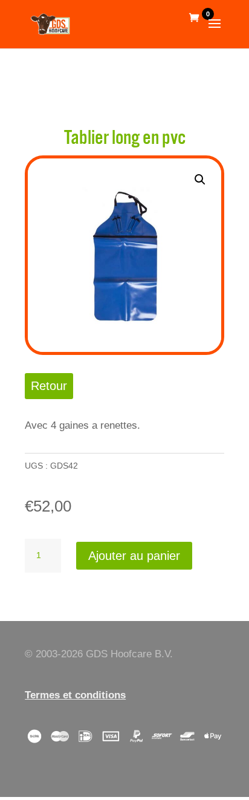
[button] (200, 179)
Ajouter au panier (134, 555)
